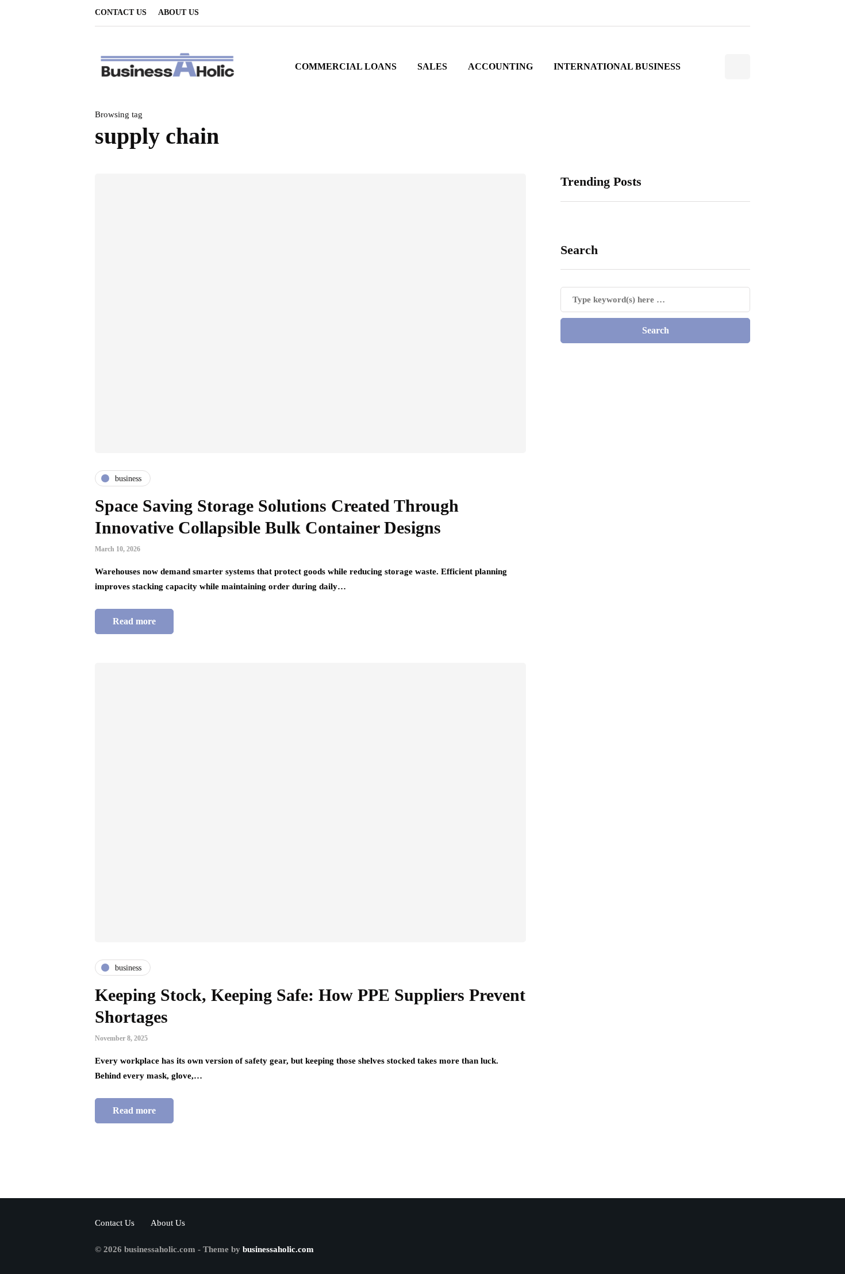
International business (617, 66)
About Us (178, 12)
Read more (134, 621)
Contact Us (121, 12)
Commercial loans (346, 66)
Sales (432, 66)
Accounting (500, 66)
